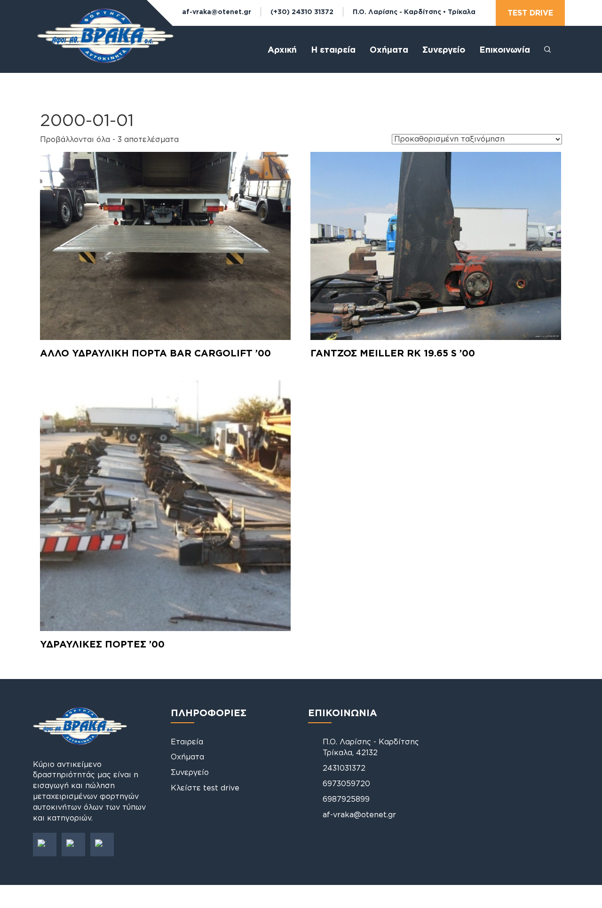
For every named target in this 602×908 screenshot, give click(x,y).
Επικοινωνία (504, 49)
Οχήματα (187, 756)
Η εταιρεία (333, 49)
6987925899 (346, 799)
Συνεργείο (443, 49)
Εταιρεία (187, 741)
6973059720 (346, 783)
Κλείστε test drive (205, 787)
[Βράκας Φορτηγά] (105, 43)
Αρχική (282, 49)
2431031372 (344, 768)
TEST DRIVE (530, 12)
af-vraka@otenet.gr (216, 11)
